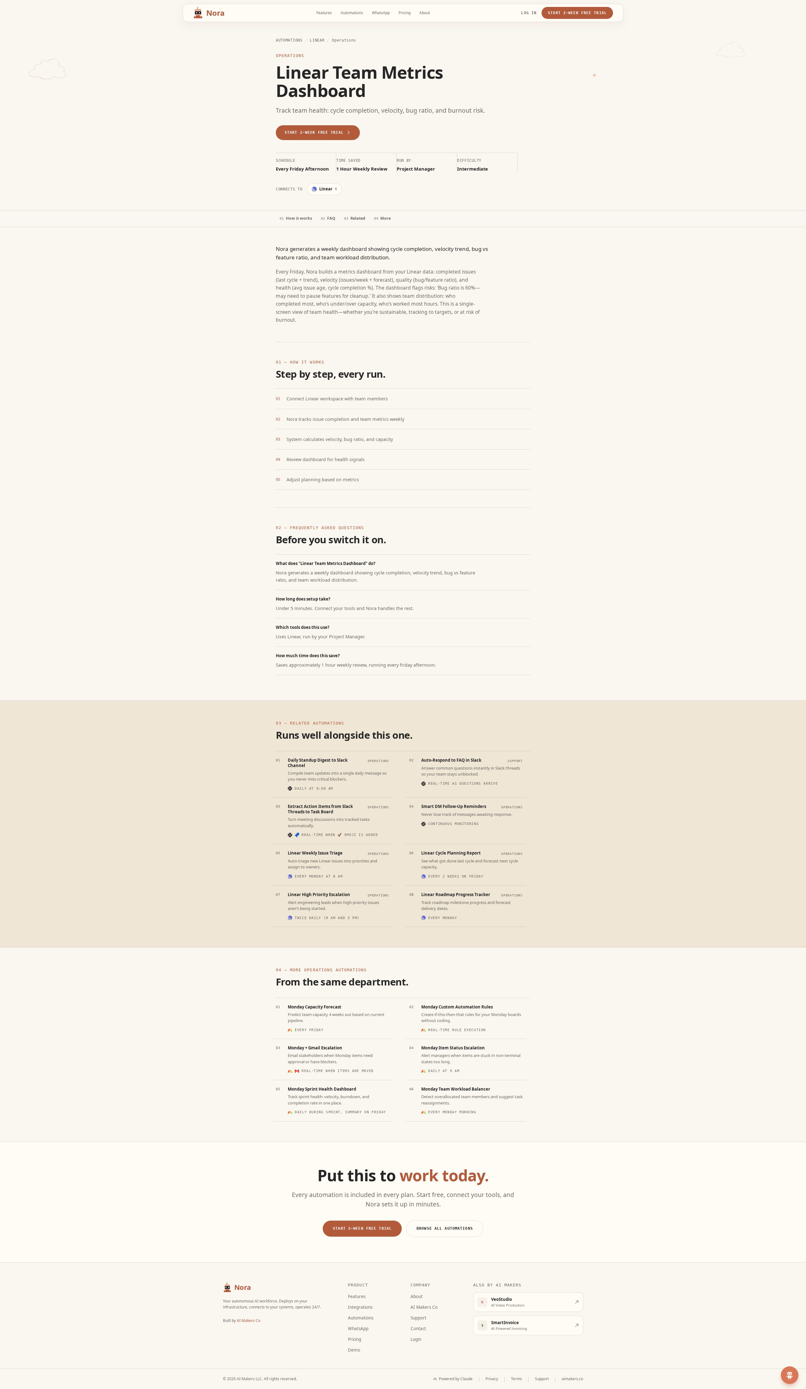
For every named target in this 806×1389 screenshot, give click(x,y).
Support (418, 1318)
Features (324, 12)
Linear (317, 40)
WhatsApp (381, 12)
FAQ (328, 218)
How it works (296, 218)
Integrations (360, 1307)
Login (416, 1339)
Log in (528, 12)
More (382, 218)
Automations (352, 12)
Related (354, 218)
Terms (516, 1378)
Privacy (491, 1378)
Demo (354, 1350)
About (424, 12)
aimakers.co (572, 1378)
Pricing (405, 12)
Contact (418, 1328)
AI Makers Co (248, 1320)
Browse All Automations (445, 1228)
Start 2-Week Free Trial (577, 12)
